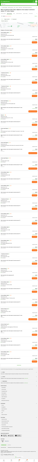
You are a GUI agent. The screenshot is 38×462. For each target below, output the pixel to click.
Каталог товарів (4, 7)
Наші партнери (4, 424)
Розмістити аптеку (4, 419)
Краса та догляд (10, 7)
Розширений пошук (4, 391)
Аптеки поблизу (4, 389)
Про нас (3, 405)
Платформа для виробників (5, 430)
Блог (2, 412)
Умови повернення (4, 396)
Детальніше (26, 378)
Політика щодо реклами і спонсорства (7, 426)
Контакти (3, 410)
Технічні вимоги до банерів (5, 428)
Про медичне (3, 398)
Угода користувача (3, 447)
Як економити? (4, 387)
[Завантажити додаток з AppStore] (11, 436)
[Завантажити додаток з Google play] (4, 436)
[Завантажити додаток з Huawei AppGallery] (18, 436)
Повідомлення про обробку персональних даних (14, 447)
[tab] (9, 13)
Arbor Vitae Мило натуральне (27, 7)
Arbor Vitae (20, 7)
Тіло (14, 7)
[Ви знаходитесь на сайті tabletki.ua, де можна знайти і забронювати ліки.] (5, 1)
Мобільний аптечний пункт (5, 400)
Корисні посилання (4, 414)
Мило (17, 7)
